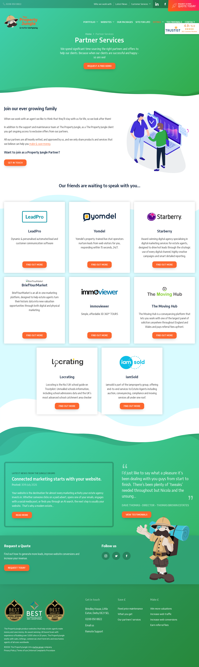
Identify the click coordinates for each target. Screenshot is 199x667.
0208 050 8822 (93, 619)
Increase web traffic (161, 613)
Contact (190, 22)
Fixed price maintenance (130, 608)
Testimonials (174, 22)
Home (88, 33)
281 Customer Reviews (189, 31)
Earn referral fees (159, 624)
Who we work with (103, 4)
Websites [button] (106, 22)
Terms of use (22, 650)
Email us (89, 625)
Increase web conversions (163, 619)
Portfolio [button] (89, 22)
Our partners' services (129, 619)
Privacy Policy (10, 650)
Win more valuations (161, 608)
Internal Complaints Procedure (42, 650)
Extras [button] (157, 22)
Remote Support (94, 631)
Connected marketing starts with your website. (56, 478)
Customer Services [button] (139, 4)
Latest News (121, 4)
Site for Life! (143, 22)
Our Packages (125, 22)
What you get (125, 613)
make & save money (39, 143)
